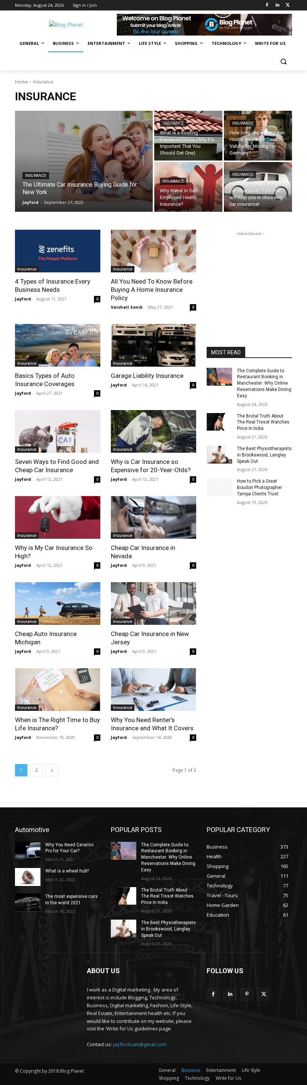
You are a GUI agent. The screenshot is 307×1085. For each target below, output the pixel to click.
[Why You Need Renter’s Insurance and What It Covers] (153, 689)
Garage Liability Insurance (147, 375)
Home (21, 82)
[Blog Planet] (66, 24)
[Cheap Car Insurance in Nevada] (153, 517)
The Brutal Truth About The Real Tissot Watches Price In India (263, 422)
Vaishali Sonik (127, 307)
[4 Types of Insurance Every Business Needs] (57, 251)
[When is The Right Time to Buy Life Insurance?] (57, 689)
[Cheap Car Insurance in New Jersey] (153, 603)
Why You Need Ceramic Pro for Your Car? (69, 848)
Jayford (23, 299)
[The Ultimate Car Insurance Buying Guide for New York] (84, 161)
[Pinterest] (246, 994)
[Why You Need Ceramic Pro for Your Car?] (27, 851)
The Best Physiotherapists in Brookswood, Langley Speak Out (264, 455)
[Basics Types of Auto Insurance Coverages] (57, 345)
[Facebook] (267, 5)
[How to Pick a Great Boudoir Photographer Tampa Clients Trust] (219, 487)
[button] (283, 61)
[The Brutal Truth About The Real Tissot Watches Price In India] (219, 422)
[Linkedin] (277, 5)
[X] (287, 5)
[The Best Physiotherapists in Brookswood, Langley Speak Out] (219, 455)
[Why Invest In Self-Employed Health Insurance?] (188, 187)
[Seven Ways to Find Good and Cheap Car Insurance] (57, 431)
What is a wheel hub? (67, 871)
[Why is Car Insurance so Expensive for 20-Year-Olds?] (153, 431)
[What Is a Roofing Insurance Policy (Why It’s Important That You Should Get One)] (188, 136)
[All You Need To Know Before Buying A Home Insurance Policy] (153, 251)
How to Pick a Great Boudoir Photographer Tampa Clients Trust (259, 487)
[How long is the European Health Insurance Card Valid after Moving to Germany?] (258, 136)
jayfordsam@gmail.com (139, 1044)
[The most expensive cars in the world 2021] (27, 902)
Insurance (35, 176)
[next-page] (52, 770)
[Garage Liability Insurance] (153, 345)
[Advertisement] (249, 275)
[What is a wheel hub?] (27, 877)
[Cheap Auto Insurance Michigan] (57, 603)
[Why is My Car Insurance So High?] (57, 517)
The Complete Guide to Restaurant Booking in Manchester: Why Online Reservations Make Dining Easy (264, 383)
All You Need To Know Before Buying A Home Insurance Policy (151, 290)
